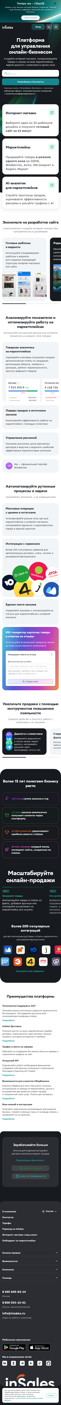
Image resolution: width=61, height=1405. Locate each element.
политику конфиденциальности (20, 94)
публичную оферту (13, 91)
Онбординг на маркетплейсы (18, 1240)
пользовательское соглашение (37, 91)
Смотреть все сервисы (30, 971)
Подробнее (8, 1020)
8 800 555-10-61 (14, 1302)
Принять (51, 1395)
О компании (9, 1211)
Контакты (7, 1217)
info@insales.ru (13, 1313)
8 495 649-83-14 (14, 1292)
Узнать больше (30, 18)
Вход (38, 27)
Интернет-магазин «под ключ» (19, 1234)
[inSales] (7, 27)
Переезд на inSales (13, 1229)
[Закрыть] (55, 3)
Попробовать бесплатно (30, 1160)
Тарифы (6, 1223)
